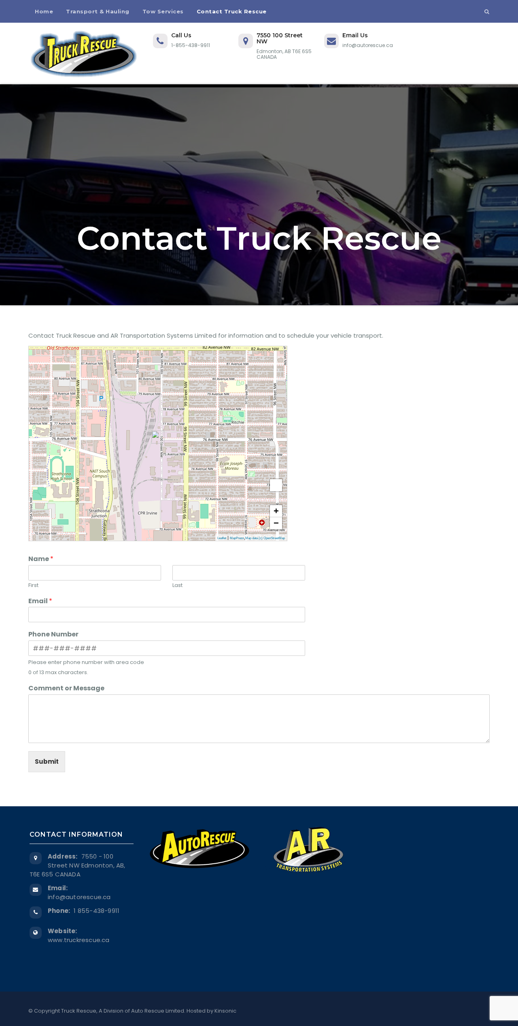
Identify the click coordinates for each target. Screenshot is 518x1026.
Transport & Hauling (98, 11)
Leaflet (221, 538)
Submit (47, 761)
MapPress (237, 538)
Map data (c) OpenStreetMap (265, 538)
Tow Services (163, 11)
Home (44, 11)
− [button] (276, 523)
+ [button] (276, 511)
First (33, 585)
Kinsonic (225, 1011)
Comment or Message (66, 688)
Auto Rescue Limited (157, 1011)
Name (40, 559)
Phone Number (53, 634)
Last (177, 585)
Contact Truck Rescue (232, 11)
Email (40, 601)
